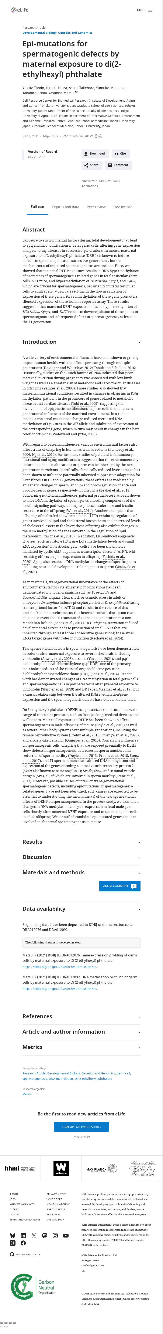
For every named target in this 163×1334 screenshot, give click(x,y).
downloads (109, 181)
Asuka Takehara (81, 88)
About (14, 1194)
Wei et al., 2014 (79, 510)
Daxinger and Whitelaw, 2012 (68, 368)
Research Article (34, 28)
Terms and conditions (25, 1219)
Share (94, 165)
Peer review (96, 207)
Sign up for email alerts (81, 1127)
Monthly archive (58, 1204)
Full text (38, 207)
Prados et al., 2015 (113, 755)
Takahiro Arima (34, 93)
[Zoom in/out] (14, 1323)
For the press (55, 1209)
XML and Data (55, 1219)
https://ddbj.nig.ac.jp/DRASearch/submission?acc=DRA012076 (60, 967)
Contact (15, 1214)
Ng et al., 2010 (43, 454)
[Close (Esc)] (1, 1323)
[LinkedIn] (23, 1237)
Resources (53, 1214)
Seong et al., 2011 (69, 623)
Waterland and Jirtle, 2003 (74, 434)
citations (90, 186)
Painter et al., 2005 (59, 388)
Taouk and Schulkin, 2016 (114, 368)
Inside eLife (54, 1199)
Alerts (14, 1209)
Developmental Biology (39, 33)
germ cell (123, 1073)
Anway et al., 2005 (57, 658)
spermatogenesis (34, 1079)
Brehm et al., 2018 (84, 735)
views (88, 181)
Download (97, 153)
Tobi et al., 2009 (84, 403)
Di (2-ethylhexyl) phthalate (93, 1079)
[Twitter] (34, 1237)
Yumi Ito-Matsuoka (111, 88)
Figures (65, 207)
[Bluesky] (13, 1237)
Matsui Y (29, 955)
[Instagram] (55, 1237)
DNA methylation (61, 1079)
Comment (122, 166)
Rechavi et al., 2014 (106, 638)
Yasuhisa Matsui (61, 93)
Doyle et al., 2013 (110, 725)
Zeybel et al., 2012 (114, 490)
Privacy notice (81, 1137)
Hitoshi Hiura (56, 88)
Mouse (27, 1094)
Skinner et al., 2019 (57, 689)
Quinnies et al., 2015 (82, 740)
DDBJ (52, 955)
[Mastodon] (45, 1237)
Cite (123, 153)
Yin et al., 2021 (100, 658)
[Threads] (13, 1244)
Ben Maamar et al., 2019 (110, 689)
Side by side (122, 207)
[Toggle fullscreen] (10, 1323)
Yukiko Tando (33, 88)
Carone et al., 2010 (58, 536)
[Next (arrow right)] (6, 1326)
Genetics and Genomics (75, 33)
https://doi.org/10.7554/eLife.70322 (68, 136)
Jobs (12, 1199)
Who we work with (22, 1204)
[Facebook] (23, 1244)
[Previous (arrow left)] (1, 1326)
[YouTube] (66, 1237)
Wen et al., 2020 (125, 735)
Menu (141, 10)
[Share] (6, 1323)
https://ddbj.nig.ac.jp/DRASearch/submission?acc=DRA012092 (60, 989)
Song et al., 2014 (105, 674)
